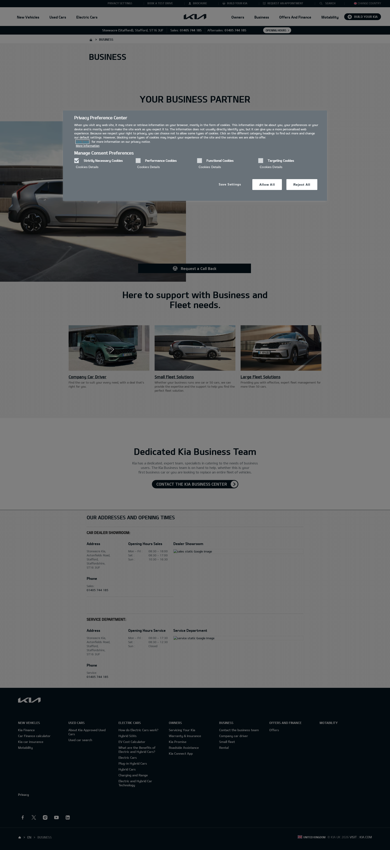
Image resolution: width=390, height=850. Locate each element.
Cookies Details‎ (87, 167)
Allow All (267, 184)
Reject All (301, 184)
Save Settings (230, 184)
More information (88, 146)
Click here (82, 141)
